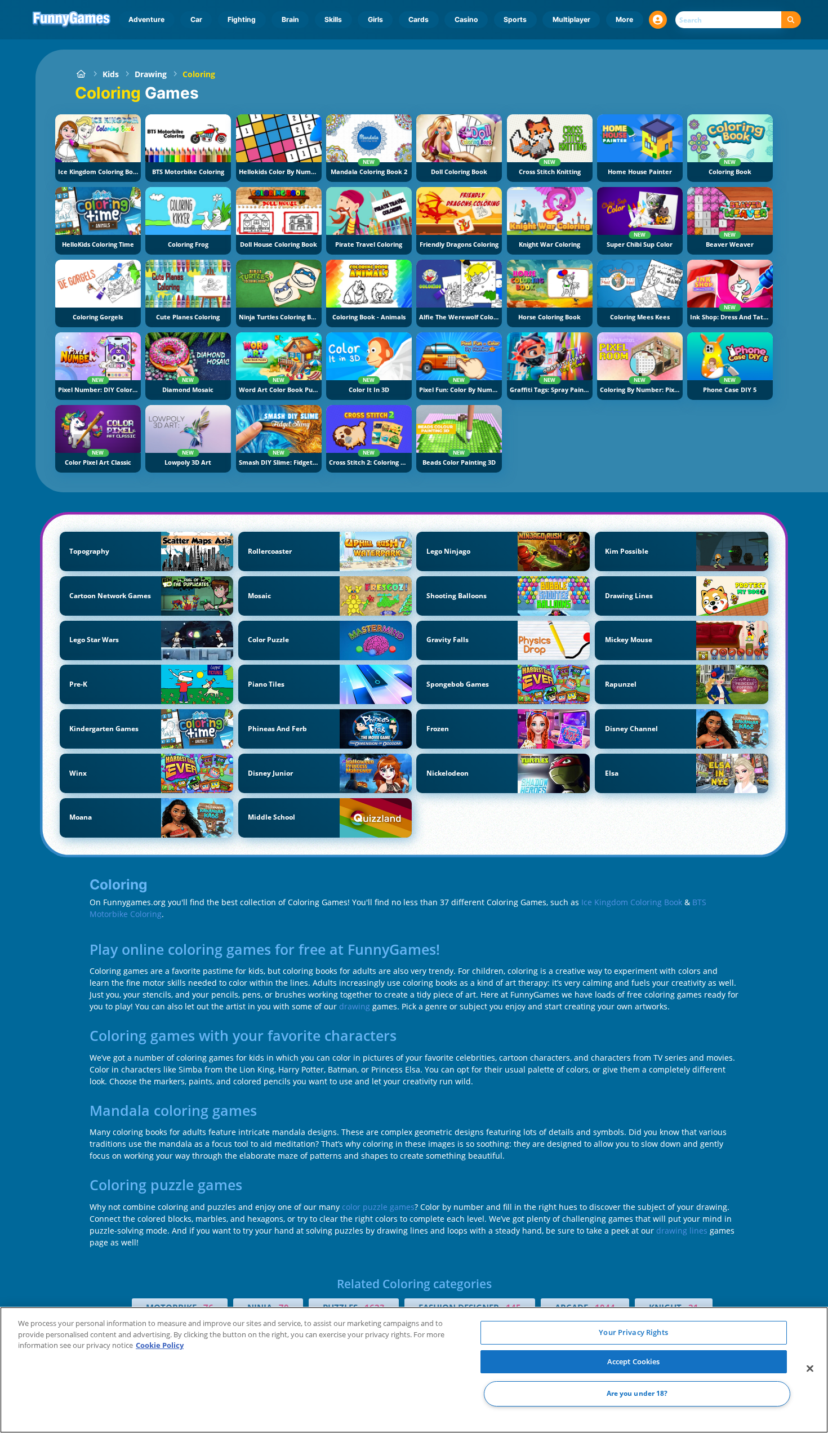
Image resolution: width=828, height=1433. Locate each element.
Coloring (198, 74)
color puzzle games (378, 1206)
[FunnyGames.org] (81, 74)
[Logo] (72, 19)
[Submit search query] (791, 20)
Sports (515, 19)
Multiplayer (571, 19)
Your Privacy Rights (633, 1332)
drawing (354, 1006)
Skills (333, 19)
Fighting (242, 19)
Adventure (146, 19)
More (624, 19)
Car (196, 19)
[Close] (810, 1368)
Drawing (151, 74)
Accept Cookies (633, 1361)
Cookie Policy (160, 1345)
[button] (658, 20)
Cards (418, 19)
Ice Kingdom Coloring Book (631, 902)
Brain (290, 19)
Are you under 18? (637, 1394)
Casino (466, 19)
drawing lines (681, 1230)
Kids (111, 74)
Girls (375, 19)
